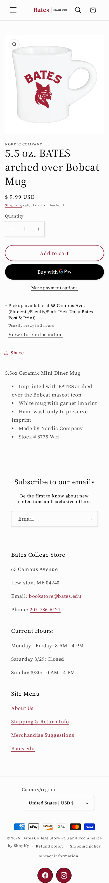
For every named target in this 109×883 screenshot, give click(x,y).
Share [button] (17, 353)
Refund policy (49, 846)
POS (65, 837)
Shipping (13, 205)
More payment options (54, 288)
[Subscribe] (90, 519)
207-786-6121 (45, 609)
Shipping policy (85, 846)
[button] (13, 10)
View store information (35, 334)
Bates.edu (23, 748)
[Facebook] (45, 875)
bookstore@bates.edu (55, 595)
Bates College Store (41, 837)
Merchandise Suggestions (42, 734)
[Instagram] (64, 875)
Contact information (58, 855)
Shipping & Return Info (40, 721)
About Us (22, 708)
